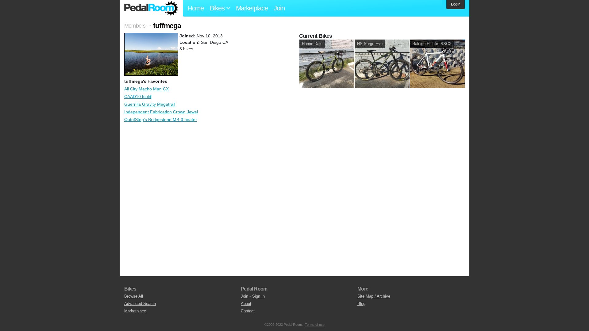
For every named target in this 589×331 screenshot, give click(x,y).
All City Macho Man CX (146, 88)
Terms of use (315, 324)
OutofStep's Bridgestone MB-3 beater (160, 119)
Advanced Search (140, 303)
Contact (248, 311)
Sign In (258, 296)
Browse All (133, 296)
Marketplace (252, 8)
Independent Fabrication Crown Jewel (161, 111)
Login (455, 4)
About (246, 303)
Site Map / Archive (373, 296)
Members (134, 26)
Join (279, 8)
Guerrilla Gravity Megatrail (149, 104)
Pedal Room (151, 8)
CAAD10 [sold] (138, 96)
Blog (361, 303)
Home (195, 8)
